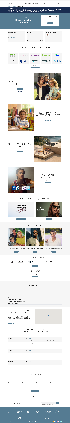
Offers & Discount (28, 409)
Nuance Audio (37, 409)
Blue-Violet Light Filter (19, 418)
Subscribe (18, 403)
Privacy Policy (46, 409)
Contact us (37, 417)
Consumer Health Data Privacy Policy (48, 416)
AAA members (28, 413)
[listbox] (35, 356)
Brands (38, 3)
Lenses (41, 3)
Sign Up (57, 402)
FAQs (36, 416)
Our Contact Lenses (19, 411)
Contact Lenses (34, 3)
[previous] (29, 374)
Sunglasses (29, 3)
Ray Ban (9, 409)
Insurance (27, 410)
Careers (55, 412)
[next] (40, 374)
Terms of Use (46, 410)
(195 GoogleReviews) (27, 23)
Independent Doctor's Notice (48, 412)
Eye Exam (44, 3)
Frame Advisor (37, 411)
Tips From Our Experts (19, 417)
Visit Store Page (10, 388)
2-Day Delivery (37, 410)
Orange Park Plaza (53, 384)
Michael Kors (9, 413)
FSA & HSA (27, 411)
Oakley (8, 410)
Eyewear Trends (19, 412)
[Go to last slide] (26, 0)
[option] (35, 359)
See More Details (51, 35)
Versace (8, 411)
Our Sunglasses (19, 410)
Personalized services (38, 413)
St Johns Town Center (26, 384)
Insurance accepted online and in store (57, 0)
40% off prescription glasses (35, 0)
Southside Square (11, 384)
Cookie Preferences (47, 418)
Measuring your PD (19, 416)
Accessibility (55, 410)
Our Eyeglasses (18, 409)
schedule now (35, 276)
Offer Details (20, 89)
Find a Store (9, 0)
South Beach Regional (40, 384)
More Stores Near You (35, 391)
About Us (55, 409)
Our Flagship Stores (56, 411)
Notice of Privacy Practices (48, 417)
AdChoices (46, 413)
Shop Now (20, 91)
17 (38, 374)
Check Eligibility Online (35, 67)
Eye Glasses (25, 3)
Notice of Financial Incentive (48, 411)
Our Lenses (18, 413)
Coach (8, 412)
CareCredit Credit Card (29, 412)
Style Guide (37, 412)
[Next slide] (43, 0)
